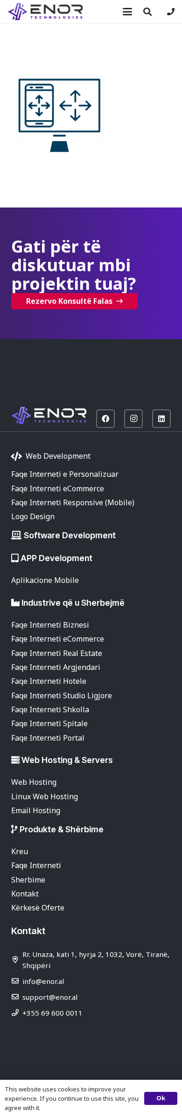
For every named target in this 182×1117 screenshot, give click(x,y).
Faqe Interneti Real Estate (56, 653)
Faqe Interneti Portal (47, 738)
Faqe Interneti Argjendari (55, 667)
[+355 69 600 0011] (16, 1012)
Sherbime (28, 880)
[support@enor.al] (16, 996)
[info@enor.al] (16, 980)
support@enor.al (49, 997)
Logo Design (33, 516)
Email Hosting (35, 810)
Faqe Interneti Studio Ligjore (61, 695)
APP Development (56, 558)
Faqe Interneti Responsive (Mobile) (72, 502)
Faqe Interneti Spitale (49, 723)
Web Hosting (33, 782)
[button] (127, 11)
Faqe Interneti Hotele (48, 681)
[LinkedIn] (161, 418)
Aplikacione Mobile (45, 580)
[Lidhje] (171, 12)
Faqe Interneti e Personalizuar (65, 474)
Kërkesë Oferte (37, 908)
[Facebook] (105, 418)
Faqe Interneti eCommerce (57, 488)
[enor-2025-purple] (45, 11)
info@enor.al (43, 981)
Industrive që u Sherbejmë (73, 603)
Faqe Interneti (36, 865)
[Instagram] (133, 418)
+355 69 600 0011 (52, 1012)
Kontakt (25, 894)
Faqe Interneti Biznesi (50, 625)
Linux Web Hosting (44, 796)
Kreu (19, 851)
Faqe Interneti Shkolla (50, 709)
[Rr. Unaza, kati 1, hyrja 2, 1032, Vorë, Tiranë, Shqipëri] (16, 959)
